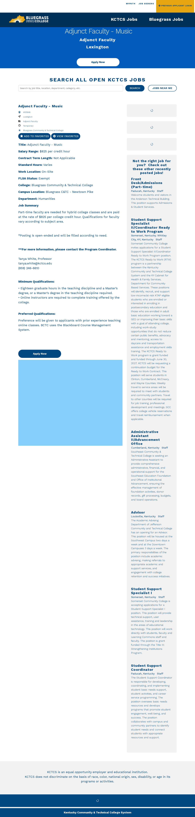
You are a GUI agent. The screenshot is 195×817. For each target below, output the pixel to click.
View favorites (67, 136)
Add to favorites (36, 136)
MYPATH (130, 4)
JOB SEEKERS (146, 4)
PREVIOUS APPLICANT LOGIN (176, 6)
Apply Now (98, 62)
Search (135, 88)
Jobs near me (162, 88)
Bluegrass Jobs (166, 19)
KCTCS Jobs (124, 19)
